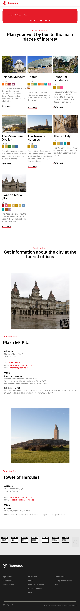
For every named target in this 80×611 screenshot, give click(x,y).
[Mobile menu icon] (75, 3)
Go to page (6, 106)
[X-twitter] (8, 605)
